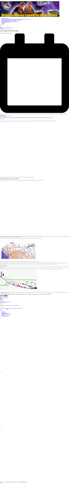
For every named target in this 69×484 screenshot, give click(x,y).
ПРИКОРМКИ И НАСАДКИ (5, 314)
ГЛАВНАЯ (2, 312)
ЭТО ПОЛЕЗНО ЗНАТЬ (4, 316)
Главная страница (2, 27)
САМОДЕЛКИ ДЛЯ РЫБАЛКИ (5, 315)
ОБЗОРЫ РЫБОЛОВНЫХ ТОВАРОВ (6, 313)
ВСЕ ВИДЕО (3, 311)
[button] (8, 26)
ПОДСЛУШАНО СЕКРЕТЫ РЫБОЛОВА (21, 117)
